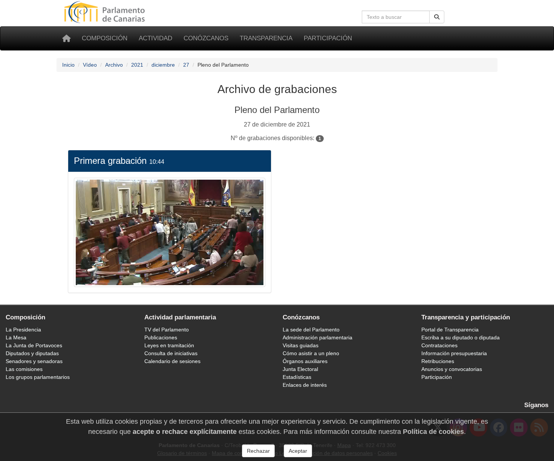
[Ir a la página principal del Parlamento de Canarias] (105, 12)
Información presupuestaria (454, 353)
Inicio (68, 65)
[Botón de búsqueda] (436, 17)
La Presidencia (23, 330)
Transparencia (266, 38)
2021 (137, 65)
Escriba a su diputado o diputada (460, 337)
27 (186, 65)
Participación (328, 38)
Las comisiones (24, 369)
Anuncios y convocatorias (451, 369)
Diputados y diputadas (32, 353)
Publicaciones (160, 337)
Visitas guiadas (300, 345)
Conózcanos (206, 38)
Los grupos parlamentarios (38, 377)
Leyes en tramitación (169, 345)
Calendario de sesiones (172, 361)
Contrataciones (439, 345)
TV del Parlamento (166, 330)
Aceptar (298, 451)
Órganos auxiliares (305, 361)
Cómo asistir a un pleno (311, 353)
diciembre (163, 65)
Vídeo (90, 65)
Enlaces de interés (305, 385)
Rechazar (258, 451)
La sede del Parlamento (311, 330)
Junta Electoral (300, 369)
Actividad (155, 38)
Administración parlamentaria (317, 337)
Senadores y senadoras (34, 361)
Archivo (114, 65)
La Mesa (16, 337)
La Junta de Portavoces (34, 345)
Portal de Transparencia (450, 330)
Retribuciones (437, 361)
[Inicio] (66, 38)
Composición (104, 38)
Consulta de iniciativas (170, 353)
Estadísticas (297, 377)
